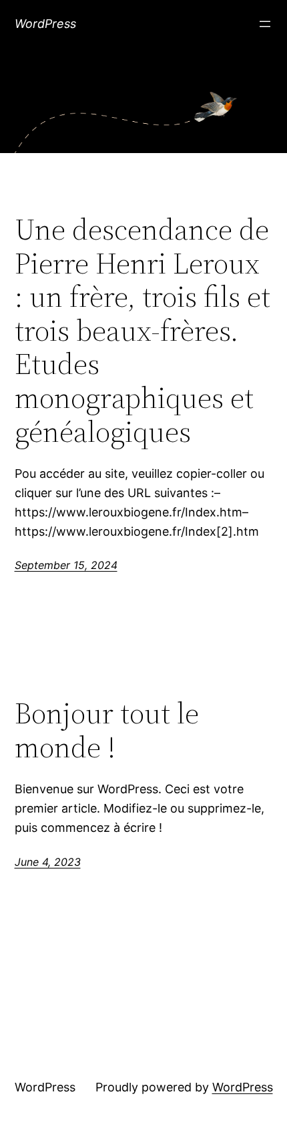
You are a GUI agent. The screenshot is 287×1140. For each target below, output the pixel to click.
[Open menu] (265, 24)
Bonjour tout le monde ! (107, 730)
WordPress (45, 24)
